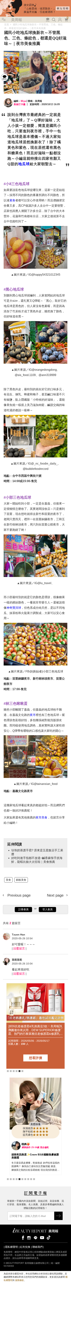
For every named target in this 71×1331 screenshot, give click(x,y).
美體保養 (35, 1124)
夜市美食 (41, 817)
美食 (8, 879)
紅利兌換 (25, 1246)
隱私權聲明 (11, 1246)
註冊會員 (23, 909)
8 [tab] (28, 1179)
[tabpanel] (35, 1127)
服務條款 (19, 1280)
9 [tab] (31, 1179)
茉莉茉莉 (17, 959)
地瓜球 (24, 164)
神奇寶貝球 (14, 607)
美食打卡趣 (19, 104)
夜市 (33, 714)
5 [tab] (19, 1071)
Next (61, 1028)
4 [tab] (16, 1071)
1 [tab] (8, 1071)
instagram (29, 1237)
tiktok (49, 1237)
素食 (12, 200)
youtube (42, 1237)
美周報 (16, 20)
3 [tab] (14, 1071)
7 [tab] (25, 1179)
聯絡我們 (37, 1246)
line (35, 1237)
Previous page (18, 895)
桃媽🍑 (25, 1144)
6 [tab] (22, 1071)
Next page (56, 895)
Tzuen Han (18, 934)
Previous (10, 1028)
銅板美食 (21, 879)
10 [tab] (34, 1179)
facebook (22, 1237)
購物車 (66, 19)
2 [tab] (11, 1071)
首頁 (6, 24)
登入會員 (47, 909)
